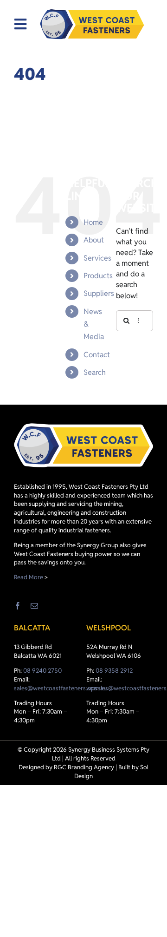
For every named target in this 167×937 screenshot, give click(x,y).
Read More (28, 577)
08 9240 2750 (42, 671)
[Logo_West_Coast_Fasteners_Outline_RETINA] (92, 24)
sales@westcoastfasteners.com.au (60, 688)
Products (98, 276)
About (94, 240)
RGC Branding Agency (84, 767)
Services (97, 258)
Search (95, 372)
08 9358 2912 (114, 671)
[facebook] (17, 605)
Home (93, 222)
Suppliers (99, 293)
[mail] (34, 605)
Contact (97, 355)
